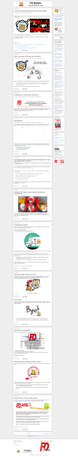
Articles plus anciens (47, 433)
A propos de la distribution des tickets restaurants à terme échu (58, 82)
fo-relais (61, 8)
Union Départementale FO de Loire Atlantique (22, 143)
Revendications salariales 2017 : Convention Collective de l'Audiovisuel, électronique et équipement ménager (59, 107)
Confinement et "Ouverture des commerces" (21, 46)
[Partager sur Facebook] (25, 50)
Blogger (47, 454)
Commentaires (17, 445)
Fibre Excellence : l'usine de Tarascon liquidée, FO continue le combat (58, 48)
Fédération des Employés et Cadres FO (58, 138)
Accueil (28, 433)
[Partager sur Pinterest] (26, 50)
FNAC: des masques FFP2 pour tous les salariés (27, 56)
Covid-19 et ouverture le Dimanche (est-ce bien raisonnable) (30, 11)
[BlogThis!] (23, 50)
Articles (16, 443)
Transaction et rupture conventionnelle (58, 64)
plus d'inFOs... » (16, 112)
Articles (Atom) (35, 436)
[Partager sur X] (24, 50)
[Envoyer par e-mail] (22, 50)
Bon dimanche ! (18, 120)
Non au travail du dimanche (59, 140)
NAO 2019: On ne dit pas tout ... (22, 330)
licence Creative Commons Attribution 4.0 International (58, 152)
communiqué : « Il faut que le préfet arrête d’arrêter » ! (39, 125)
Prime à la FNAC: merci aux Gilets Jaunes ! (26, 398)
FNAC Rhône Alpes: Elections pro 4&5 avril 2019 (27, 361)
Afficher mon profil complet (61, 13)
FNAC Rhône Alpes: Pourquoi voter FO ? (25, 274)
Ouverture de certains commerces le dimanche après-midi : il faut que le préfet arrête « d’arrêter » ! (30, 44)
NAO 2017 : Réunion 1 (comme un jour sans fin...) (58, 73)
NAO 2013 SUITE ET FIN (58, 97)
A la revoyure (17, 299)
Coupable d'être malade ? (21, 225)
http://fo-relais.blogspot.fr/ (58, 155)
